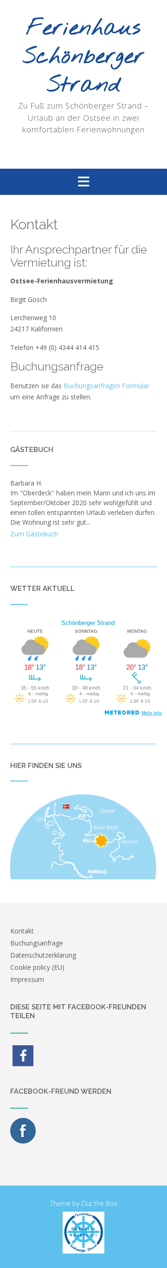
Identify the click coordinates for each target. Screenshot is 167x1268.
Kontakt (22, 930)
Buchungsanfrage (36, 943)
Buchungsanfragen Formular (106, 385)
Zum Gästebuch (34, 533)
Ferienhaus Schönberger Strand (84, 57)
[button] (83, 182)
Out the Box (99, 1203)
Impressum (27, 979)
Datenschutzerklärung (43, 955)
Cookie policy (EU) (37, 967)
